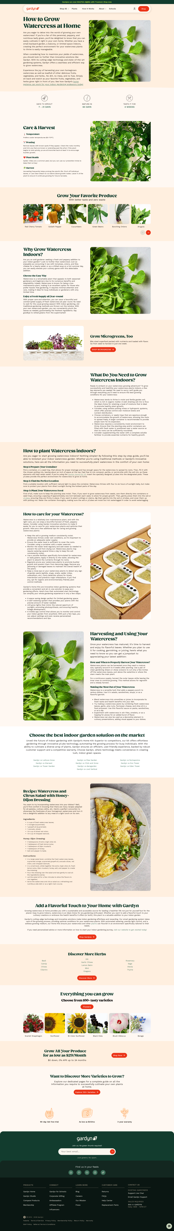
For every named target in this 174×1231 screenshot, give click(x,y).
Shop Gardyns (85, 937)
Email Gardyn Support (137, 1197)
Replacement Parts (110, 1205)
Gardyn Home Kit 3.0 (77, 474)
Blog (77, 1191)
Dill (87, 959)
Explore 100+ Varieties (85, 1092)
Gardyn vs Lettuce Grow (44, 760)
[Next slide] (148, 232)
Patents (26, 1221)
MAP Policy (27, 1224)
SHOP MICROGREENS (101, 349)
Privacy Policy (50, 1221)
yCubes (26, 498)
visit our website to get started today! (130, 930)
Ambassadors (55, 1200)
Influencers (54, 1209)
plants (94, 923)
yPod (65, 148)
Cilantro (43, 970)
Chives (44, 967)
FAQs (104, 1196)
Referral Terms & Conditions (44, 1224)
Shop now (117, 1055)
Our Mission (81, 1200)
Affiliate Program (56, 1205)
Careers (79, 1196)
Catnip (44, 964)
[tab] (87, 1006)
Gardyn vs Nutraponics (130, 760)
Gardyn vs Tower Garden (44, 766)
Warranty (89, 1221)
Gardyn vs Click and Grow (87, 763)
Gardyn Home (29, 1191)
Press (78, 1205)
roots (71, 146)
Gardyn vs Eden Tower (130, 766)
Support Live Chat (136, 1193)
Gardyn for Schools (57, 1191)
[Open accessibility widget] (24, 1217)
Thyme (130, 970)
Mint (87, 968)
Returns (105, 1191)
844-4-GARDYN (135, 1205)
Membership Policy (64, 1221)
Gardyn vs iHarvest (44, 763)
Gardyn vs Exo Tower (130, 763)
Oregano (87, 971)
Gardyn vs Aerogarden (87, 766)
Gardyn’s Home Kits (31, 587)
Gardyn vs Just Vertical (87, 769)
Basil (44, 961)
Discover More (85, 978)
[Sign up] (112, 1151)
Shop (143, 9)
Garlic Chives (87, 962)
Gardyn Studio (29, 1196)
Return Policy (79, 1221)
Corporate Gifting (56, 1196)
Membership (28, 1205)
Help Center (107, 1200)
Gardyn (40, 1217)
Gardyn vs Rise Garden (87, 760)
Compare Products (31, 1200)
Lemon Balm (87, 965)
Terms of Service (37, 1221)
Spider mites (28, 161)
